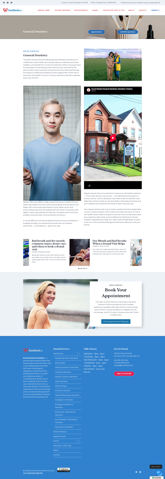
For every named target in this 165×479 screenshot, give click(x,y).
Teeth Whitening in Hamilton (67, 395)
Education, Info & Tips (114, 10)
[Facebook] (4, 2)
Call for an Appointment (99, 2)
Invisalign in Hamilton (64, 400)
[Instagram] (7, 2)
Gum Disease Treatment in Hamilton (66, 421)
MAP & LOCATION (124, 374)
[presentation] (72, 252)
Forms (56, 441)
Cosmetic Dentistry (63, 372)
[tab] (78, 268)
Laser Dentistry (61, 381)
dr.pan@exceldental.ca (123, 365)
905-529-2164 (111, 2)
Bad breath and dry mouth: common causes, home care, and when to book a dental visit (42, 245)
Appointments (81, 10)
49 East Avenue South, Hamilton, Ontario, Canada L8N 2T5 (140, 3)
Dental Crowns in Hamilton (66, 377)
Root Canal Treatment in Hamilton (65, 413)
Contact (142, 10)
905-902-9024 (123, 363)
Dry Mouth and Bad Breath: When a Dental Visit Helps (103, 242)
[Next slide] (138, 253)
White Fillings (60, 386)
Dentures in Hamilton (64, 427)
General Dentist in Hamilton (66, 358)
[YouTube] (11, 2)
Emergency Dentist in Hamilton (64, 405)
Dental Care (58, 353)
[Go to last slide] (26, 253)
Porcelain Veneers (62, 391)
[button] (159, 473)
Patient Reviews (62, 10)
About (131, 10)
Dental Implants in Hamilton (67, 367)
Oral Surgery (60, 363)
